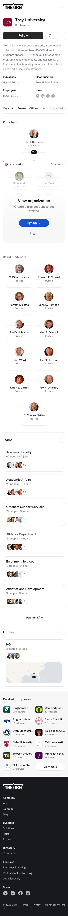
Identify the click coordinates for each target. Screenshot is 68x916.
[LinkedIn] (13, 893)
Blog (5, 814)
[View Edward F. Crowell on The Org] (49, 269)
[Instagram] (28, 893)
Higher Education (13, 82)
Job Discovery (11, 878)
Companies (10, 853)
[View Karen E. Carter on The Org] (19, 379)
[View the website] (53, 95)
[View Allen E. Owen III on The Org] (49, 324)
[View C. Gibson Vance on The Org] (19, 269)
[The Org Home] (13, 6)
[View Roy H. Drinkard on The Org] (49, 379)
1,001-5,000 (10, 95)
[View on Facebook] (48, 95)
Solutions (8, 828)
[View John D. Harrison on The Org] (49, 296)
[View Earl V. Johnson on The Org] (19, 324)
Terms (24, 904)
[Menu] (62, 6)
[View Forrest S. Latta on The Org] (19, 296)
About (6, 803)
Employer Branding (14, 867)
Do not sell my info (55, 904)
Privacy (37, 904)
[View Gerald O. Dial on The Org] (49, 352)
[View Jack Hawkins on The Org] (34, 134)
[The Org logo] (13, 786)
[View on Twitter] (37, 95)
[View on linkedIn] (43, 95)
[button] (34, 143)
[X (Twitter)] (5, 893)
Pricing (7, 839)
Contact (8, 808)
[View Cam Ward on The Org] (19, 352)
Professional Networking (17, 873)
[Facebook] (20, 893)
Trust (6, 833)
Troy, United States (47, 82)
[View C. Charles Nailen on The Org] (34, 407)
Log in (34, 233)
